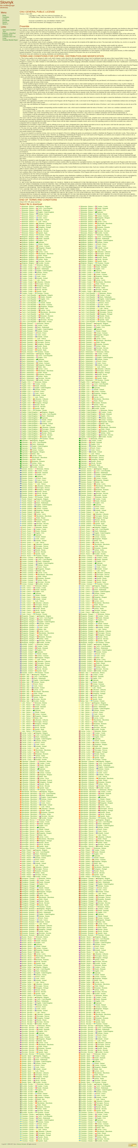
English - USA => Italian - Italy (90, 395)
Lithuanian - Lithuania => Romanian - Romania (95, 782)
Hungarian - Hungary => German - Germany (94, 625)
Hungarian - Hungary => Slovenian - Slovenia (36, 640)
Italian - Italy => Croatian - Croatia (91, 674)
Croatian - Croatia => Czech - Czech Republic (36, 267)
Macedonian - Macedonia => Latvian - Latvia (95, 806)
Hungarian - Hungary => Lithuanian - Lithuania (95, 631)
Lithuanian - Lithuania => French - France (94, 771)
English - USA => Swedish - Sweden (92, 408)
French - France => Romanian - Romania (93, 548)
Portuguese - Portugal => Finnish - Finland (35, 888)
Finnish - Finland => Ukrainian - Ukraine (93, 525)
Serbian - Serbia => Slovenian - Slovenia (93, 991)
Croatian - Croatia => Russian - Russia (34, 287)
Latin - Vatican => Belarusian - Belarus (34, 703)
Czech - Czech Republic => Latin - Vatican (94, 308)
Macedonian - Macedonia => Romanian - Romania (37, 812)
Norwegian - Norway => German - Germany (35, 831)
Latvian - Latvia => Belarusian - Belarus (93, 731)
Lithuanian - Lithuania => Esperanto (33, 769)
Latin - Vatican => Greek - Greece (91, 714)
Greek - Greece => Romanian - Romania (93, 606)
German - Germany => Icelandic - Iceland (93, 569)
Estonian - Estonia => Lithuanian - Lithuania (35, 486)
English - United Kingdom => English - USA (95, 416)
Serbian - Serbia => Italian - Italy (91, 980)
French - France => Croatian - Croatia (33, 529)
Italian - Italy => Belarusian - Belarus (92, 672)
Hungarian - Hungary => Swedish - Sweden (35, 642)
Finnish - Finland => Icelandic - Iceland (93, 510)
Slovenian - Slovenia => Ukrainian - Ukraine (35, 1054)
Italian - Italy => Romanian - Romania (33, 695)
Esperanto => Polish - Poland (31, 459)
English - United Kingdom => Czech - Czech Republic (38, 414)
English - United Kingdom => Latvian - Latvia (95, 425)
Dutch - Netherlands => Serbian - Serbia (34, 376)
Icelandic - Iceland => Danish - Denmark (34, 648)
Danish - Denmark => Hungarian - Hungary (94, 335)
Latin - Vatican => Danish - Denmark (33, 706)
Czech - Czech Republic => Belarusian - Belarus (96, 293)
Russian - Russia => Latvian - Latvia (33, 954)
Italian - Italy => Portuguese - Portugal (92, 693)
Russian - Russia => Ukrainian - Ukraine (34, 965)
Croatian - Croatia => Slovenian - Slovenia (94, 289)
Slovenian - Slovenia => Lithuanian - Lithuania (95, 1042)
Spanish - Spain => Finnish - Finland (92, 1063)
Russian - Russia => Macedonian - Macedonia (36, 956)
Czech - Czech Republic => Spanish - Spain (94, 320)
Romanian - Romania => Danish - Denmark (94, 910)
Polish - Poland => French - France (32, 859)
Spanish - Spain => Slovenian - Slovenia (93, 1080)
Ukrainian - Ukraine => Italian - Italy (92, 1127)
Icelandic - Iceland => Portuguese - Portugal (35, 665)
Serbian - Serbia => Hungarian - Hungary (93, 978)
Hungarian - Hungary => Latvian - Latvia (34, 631)
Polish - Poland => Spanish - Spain (91, 874)
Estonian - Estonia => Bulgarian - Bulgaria (94, 469)
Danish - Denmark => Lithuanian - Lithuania (35, 340)
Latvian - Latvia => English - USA (91, 737)
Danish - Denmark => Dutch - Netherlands (35, 327)
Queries (4, 22)
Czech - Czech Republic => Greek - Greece (94, 304)
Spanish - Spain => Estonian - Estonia (33, 1063)
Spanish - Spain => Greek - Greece (32, 1067)
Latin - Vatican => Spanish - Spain (32, 729)
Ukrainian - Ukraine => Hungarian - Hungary (95, 1125)
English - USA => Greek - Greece (32, 393)
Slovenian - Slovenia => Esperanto (32, 1033)
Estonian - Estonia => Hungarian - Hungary (94, 480)
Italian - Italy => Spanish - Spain (91, 699)
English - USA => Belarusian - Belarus (34, 382)
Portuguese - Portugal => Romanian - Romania (95, 899)
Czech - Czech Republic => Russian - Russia (94, 316)
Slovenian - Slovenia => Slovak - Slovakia (94, 1050)
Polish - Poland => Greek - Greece (32, 861)
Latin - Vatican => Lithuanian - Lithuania (34, 720)
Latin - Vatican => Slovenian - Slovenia (93, 727)
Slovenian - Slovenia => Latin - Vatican (93, 1041)
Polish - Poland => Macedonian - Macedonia (94, 867)
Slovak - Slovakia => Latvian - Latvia (92, 1012)
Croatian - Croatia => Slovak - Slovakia (34, 289)
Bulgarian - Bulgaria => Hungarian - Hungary (36, 248)
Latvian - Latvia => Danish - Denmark (93, 735)
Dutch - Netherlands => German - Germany (35, 363)
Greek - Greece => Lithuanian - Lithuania (34, 603)
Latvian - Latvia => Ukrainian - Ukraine (93, 759)
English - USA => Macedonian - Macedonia (94, 399)
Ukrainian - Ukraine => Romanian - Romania (95, 1135)
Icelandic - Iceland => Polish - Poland (92, 663)
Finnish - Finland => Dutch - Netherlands (34, 503)
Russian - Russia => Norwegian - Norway (94, 956)
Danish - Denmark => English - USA (92, 327)
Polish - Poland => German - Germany (93, 859)
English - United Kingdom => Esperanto (34, 418)
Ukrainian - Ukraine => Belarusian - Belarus (94, 1112)
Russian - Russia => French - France (92, 946)
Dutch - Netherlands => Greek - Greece (93, 363)
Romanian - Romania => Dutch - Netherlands (36, 912)
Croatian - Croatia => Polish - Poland (92, 284)
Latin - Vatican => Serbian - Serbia (91, 725)
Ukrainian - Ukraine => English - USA (93, 1118)
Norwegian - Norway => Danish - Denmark (35, 823)
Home (4, 15)
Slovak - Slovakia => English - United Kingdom (36, 1003)
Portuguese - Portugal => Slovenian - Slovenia (95, 903)
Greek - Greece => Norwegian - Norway (34, 605)
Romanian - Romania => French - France (34, 918)
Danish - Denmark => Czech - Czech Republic (95, 325)
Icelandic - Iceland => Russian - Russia (34, 667)
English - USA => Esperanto (90, 387)
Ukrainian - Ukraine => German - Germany (94, 1124)
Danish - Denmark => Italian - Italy (92, 336)
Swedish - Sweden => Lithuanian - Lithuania (94, 1101)
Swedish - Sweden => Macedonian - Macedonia (36, 1103)
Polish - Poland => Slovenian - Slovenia (34, 874)
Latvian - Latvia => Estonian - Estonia (33, 740)
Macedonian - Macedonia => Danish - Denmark (95, 793)
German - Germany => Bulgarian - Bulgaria (35, 557)
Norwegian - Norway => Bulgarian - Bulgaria (95, 820)
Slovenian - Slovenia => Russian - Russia (93, 1048)
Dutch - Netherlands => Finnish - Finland (34, 361)
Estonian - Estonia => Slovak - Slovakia (34, 493)
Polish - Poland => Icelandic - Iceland (33, 863)
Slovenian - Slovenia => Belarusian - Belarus (35, 1025)
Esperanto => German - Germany (32, 450)
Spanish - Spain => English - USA (91, 1059)
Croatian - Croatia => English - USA (92, 269)
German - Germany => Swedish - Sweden (35, 584)
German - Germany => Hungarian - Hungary (35, 569)
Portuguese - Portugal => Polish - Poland (34, 899)
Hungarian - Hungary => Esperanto (92, 622)
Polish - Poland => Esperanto (90, 856)
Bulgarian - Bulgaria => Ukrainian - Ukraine (94, 263)
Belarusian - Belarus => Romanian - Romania (95, 227)
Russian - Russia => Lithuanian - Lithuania (94, 954)
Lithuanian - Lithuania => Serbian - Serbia (94, 784)
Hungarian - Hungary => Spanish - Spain (93, 640)
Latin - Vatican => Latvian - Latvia (91, 718)
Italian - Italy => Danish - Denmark (92, 676)
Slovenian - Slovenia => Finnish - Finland (35, 1035)
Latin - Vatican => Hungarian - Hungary (34, 716)
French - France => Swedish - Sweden (93, 554)
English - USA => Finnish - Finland (92, 389)
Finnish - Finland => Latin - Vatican (92, 512)
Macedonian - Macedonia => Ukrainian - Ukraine (96, 818)
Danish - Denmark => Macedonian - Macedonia (95, 340)
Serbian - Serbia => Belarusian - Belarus (93, 965)
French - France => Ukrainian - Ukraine (34, 555)
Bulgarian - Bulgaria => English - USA (34, 240)
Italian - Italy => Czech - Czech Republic (34, 676)
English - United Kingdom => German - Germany (96, 420)
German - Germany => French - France (34, 567)
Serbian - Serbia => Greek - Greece (33, 978)
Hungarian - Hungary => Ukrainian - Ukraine (95, 642)
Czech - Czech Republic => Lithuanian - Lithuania (96, 310)
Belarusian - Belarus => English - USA (93, 210)
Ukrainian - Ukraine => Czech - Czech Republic (36, 1116)
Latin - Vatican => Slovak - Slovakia (33, 727)
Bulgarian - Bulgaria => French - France (93, 244)
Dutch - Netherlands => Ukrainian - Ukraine (94, 380)
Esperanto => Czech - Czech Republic (33, 442)
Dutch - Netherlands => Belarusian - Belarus (94, 352)
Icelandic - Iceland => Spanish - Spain (33, 671)
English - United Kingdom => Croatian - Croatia (95, 412)
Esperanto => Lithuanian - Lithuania (92, 455)
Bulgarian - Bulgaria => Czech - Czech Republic (96, 236)
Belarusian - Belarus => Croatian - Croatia (94, 206)
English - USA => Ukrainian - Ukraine (34, 410)
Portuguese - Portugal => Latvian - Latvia (34, 895)
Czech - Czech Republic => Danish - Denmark (36, 297)
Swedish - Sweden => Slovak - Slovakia (93, 1108)
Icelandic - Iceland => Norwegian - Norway (35, 663)
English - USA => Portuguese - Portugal (34, 403)
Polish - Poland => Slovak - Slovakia (92, 873)
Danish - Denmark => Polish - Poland (92, 342)
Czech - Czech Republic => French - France (94, 303)
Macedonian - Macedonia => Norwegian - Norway (96, 808)
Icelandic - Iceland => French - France (92, 654)
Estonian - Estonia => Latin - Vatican (33, 484)
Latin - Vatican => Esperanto (31, 710)
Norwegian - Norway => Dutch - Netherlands (95, 823)
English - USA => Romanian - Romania (93, 403)
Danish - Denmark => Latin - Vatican (33, 338)
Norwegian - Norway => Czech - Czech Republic (96, 822)
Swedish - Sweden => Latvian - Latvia (34, 1101)
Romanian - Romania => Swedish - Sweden (35, 935)
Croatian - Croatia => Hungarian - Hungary (94, 276)
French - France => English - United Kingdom (95, 533)
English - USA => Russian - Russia (33, 404)
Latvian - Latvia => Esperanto (90, 739)
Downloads (5, 20)
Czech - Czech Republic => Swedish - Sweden (36, 321)
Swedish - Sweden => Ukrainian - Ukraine (35, 1112)
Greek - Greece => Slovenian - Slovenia (93, 610)
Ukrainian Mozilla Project (10, 40)
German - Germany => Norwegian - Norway (94, 574)
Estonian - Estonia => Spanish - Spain (33, 495)
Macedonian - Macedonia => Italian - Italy (94, 805)
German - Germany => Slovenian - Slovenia (35, 582)
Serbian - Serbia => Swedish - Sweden (93, 993)
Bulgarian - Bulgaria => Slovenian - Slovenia (36, 261)
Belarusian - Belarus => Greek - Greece (34, 218)
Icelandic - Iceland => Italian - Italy (91, 657)
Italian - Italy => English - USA (90, 678)
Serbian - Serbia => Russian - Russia (33, 990)
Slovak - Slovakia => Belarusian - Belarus (94, 995)
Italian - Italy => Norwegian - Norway (92, 691)
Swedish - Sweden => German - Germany (35, 1095)
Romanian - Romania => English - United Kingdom (38, 914)
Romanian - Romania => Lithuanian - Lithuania (36, 925)
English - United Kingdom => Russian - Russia (36, 433)
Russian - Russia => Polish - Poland (33, 957)
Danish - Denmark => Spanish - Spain (33, 350)
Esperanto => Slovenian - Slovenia (32, 465)
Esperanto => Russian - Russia (90, 461)
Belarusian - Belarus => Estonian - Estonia (35, 214)
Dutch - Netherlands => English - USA (34, 357)
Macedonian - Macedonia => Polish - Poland (35, 810)
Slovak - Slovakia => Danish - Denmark (93, 999)
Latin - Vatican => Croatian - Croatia (33, 705)
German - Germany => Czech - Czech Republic (36, 559)
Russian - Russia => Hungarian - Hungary (35, 950)
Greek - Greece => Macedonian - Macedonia (94, 603)
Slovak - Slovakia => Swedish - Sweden (34, 1024)
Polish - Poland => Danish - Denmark (92, 852)
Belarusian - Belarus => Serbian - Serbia (93, 229)
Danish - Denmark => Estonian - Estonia (34, 331)
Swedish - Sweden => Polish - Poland (33, 1105)
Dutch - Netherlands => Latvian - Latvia (34, 369)
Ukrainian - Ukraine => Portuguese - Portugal (36, 1135)
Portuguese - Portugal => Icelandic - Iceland (94, 891)
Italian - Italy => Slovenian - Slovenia (33, 699)
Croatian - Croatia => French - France (33, 274)
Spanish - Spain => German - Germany (93, 1065)
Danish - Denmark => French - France (33, 333)
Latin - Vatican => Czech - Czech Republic (94, 705)
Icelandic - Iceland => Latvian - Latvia (92, 659)
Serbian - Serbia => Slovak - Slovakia (33, 991)
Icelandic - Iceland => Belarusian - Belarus (35, 644)
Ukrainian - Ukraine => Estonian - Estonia (35, 1122)
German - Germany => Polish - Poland (34, 576)
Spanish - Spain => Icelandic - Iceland (33, 1069)
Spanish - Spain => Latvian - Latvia (92, 1071)
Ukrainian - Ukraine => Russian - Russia (34, 1137)
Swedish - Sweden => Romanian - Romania (35, 1107)
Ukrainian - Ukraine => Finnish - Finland (93, 1122)
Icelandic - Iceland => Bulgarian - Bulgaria (94, 644)
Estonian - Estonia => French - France (33, 478)
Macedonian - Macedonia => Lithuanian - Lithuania (37, 808)
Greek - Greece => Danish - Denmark (33, 589)
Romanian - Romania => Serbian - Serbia (34, 931)
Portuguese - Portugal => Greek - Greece (93, 890)
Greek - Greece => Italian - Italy (91, 599)
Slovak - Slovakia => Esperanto (90, 1003)
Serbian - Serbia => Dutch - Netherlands (34, 971)
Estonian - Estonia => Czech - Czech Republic (95, 471)
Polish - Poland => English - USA (91, 854)
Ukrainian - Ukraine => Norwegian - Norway (36, 1133)
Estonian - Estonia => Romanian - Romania (94, 489)
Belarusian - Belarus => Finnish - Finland (93, 214)
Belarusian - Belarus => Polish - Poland (93, 225)
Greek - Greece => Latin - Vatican (32, 601)
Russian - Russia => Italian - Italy (32, 952)
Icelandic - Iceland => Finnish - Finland (34, 654)
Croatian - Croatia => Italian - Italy (91, 278)
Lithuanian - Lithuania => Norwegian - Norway (36, 780)
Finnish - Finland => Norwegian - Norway (94, 516)
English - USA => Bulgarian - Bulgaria (93, 382)
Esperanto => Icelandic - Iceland (91, 452)
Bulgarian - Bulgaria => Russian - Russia (93, 257)
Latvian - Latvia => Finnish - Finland (92, 740)
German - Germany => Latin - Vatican (92, 571)
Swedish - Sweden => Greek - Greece (92, 1095)
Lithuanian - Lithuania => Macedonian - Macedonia (96, 778)
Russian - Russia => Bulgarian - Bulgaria (93, 937)
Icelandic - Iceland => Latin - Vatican (33, 659)
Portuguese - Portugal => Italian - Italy (33, 893)
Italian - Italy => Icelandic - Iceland (32, 688)
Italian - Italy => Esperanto (89, 680)
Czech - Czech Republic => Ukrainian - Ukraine (95, 321)
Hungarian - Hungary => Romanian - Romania (36, 637)
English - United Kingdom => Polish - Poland (95, 429)
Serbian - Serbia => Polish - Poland (92, 986)
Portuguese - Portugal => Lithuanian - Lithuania (95, 895)
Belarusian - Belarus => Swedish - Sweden (94, 233)
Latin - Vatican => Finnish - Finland (33, 712)
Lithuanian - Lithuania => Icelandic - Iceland (94, 774)
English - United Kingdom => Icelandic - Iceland (37, 423)
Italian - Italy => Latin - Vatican (90, 688)
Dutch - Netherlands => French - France (93, 361)
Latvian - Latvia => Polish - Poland (33, 752)
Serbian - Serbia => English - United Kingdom (36, 973)
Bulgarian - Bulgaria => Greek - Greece (93, 246)
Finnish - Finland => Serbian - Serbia (33, 521)
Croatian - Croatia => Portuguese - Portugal (35, 286)
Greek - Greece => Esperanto (31, 593)
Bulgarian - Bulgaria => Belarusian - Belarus (94, 235)
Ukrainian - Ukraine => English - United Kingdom (37, 1120)
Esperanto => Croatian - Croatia (91, 440)
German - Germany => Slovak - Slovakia (93, 580)
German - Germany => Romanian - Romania (35, 578)
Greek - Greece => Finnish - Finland (33, 595)
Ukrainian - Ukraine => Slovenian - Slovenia (94, 1139)
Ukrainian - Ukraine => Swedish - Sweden (94, 1141)
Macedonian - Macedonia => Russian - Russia (95, 812)
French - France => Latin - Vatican (32, 542)
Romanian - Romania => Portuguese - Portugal (36, 929)
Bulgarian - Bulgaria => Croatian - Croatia (35, 236)
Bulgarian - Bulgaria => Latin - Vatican (93, 250)
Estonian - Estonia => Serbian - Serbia (92, 491)
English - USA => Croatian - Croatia (33, 384)
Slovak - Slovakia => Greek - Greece (33, 1008)
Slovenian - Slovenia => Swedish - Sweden (94, 1052)
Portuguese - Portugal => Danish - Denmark (35, 882)
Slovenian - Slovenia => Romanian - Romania (36, 1048)
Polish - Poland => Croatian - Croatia (92, 850)
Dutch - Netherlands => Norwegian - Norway (95, 370)
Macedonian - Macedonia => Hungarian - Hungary (96, 803)
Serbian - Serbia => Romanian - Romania (93, 988)
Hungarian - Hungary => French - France (34, 625)
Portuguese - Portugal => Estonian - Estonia (94, 886)
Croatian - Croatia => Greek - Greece (33, 276)
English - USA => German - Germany (92, 391)
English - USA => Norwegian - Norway (34, 401)
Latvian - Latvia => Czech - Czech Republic (35, 735)
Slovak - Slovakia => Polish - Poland (92, 1016)
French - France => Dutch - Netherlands (93, 531)
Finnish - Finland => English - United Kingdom (36, 504)
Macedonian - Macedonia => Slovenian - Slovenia (37, 816)
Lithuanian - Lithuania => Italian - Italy (34, 776)
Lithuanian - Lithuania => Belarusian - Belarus (36, 761)
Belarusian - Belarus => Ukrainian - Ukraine (35, 235)
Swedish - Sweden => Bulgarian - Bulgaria (94, 1084)
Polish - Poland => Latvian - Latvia (92, 865)
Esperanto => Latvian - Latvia (31, 455)
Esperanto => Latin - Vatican (90, 454)
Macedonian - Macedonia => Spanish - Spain (94, 816)
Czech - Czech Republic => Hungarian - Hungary (37, 306)
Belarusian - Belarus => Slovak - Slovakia (35, 231)
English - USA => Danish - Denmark (33, 386)
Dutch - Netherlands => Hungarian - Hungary (36, 365)
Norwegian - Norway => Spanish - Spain (34, 846)
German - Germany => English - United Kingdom (37, 563)
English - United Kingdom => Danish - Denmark (96, 414)
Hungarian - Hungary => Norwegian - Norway (95, 633)
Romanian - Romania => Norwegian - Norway (36, 927)
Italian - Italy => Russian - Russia (91, 695)
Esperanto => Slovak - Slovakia (90, 463)
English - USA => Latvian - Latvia (91, 397)
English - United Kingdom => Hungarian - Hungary (97, 421)
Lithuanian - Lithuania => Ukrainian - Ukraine (36, 790)
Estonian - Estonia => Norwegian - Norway (35, 487)
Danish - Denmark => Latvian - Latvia (93, 338)
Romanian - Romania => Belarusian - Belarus (95, 907)
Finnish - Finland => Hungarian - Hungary (35, 510)
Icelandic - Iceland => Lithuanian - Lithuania (35, 661)
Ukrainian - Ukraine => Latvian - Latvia (93, 1129)
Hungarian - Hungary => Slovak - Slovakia (94, 638)
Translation (5, 17)
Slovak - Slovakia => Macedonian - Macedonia (95, 1014)
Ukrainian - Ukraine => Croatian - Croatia (94, 1114)
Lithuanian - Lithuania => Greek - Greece (93, 773)
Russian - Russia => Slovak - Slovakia (33, 961)
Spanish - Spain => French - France (33, 1065)
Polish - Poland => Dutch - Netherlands (34, 854)
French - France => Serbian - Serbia (92, 550)
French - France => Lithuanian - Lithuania (35, 544)
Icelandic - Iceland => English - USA (33, 650)
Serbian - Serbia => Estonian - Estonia (33, 974)
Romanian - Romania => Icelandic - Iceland (35, 922)
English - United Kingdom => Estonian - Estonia (96, 418)
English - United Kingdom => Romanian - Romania (96, 431)
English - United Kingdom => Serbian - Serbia (95, 433)
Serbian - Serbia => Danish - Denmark (93, 969)
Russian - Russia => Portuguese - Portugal (94, 957)
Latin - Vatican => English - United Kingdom (95, 708)
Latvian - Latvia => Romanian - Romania (34, 754)
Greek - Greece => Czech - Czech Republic (94, 588)
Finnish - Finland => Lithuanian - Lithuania (94, 514)
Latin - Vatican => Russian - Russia (33, 725)
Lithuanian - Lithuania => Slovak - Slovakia (35, 786)
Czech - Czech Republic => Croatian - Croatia (95, 295)
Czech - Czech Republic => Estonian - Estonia (95, 301)
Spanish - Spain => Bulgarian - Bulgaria (34, 1056)
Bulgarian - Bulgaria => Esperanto (32, 242)
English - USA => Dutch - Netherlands (93, 386)
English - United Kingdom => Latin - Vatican (36, 425)
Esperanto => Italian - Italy (30, 454)
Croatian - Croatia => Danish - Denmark (93, 267)
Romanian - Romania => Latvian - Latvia (93, 924)
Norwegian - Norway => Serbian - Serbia (93, 842)
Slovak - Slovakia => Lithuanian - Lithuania (35, 1014)
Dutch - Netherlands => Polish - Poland (34, 372)
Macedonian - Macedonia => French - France (36, 801)
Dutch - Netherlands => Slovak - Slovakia (94, 376)
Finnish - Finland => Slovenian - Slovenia (35, 523)
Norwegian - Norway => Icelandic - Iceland (94, 833)
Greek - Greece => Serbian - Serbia (92, 608)
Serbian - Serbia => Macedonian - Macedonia (95, 984)
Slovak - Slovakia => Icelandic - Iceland (34, 1010)
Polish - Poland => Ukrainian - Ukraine (93, 876)
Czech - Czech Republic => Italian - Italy (34, 308)
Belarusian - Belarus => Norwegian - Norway (36, 225)
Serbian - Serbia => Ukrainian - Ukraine (34, 995)
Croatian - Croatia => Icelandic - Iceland (34, 278)
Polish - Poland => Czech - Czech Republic (35, 852)
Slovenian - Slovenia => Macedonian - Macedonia (37, 1044)
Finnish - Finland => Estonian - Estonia (34, 506)
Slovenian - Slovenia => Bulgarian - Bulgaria (94, 1025)
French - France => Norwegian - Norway (34, 546)
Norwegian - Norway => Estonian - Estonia (94, 827)
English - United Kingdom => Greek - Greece (36, 421)
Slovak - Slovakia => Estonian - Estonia (34, 1005)
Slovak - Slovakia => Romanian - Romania (94, 1018)
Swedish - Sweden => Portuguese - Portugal (94, 1105)
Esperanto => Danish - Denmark (91, 442)
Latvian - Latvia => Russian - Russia (92, 754)
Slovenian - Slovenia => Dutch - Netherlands (94, 1029)
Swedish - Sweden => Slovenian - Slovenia (35, 1110)
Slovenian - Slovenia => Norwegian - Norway (95, 1044)
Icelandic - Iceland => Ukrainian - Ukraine (35, 672)
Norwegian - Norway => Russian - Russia (35, 842)
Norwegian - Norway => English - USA (34, 825)
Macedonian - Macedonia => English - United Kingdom (39, 797)
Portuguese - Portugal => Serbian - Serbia (93, 901)
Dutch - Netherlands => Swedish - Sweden (35, 380)
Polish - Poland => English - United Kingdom (36, 856)
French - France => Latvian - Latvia (92, 542)
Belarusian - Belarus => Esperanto (91, 212)
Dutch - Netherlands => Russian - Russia (93, 374)
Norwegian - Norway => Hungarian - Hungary (36, 833)
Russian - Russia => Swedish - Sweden (93, 963)
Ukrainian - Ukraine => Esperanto (91, 1120)
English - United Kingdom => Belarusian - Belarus (96, 410)
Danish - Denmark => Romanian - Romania (94, 344)
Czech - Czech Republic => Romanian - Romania (37, 316)
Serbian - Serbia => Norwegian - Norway (34, 986)
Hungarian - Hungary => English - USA (93, 620)
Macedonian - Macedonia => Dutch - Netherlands (37, 795)
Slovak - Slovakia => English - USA (92, 1001)
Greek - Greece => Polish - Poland (91, 605)
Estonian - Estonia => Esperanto (32, 476)
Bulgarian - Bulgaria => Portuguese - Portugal (95, 255)
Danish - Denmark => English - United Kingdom (37, 329)
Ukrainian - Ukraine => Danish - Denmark (94, 1116)
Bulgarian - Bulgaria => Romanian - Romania (36, 257)
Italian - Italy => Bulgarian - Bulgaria (33, 674)
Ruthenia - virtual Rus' (9, 33)
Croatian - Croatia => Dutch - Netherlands (35, 269)
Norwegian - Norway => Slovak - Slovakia (35, 844)
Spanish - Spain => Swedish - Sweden (33, 1082)
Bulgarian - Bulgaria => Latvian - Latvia (34, 252)
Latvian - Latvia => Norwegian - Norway (93, 750)
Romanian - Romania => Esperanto (92, 914)
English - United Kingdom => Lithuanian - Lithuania (38, 427)
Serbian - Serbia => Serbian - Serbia (92, 990)
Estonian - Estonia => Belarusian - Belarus (35, 469)
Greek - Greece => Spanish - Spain (32, 612)
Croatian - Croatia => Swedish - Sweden (93, 291)
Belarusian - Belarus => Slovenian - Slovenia (94, 231)
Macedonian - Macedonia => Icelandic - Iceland (36, 805)
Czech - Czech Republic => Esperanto (33, 301)
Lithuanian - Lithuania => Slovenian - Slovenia (95, 786)
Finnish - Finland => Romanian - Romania (35, 520)
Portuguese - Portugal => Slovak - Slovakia (35, 903)
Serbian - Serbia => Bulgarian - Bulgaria (34, 967)
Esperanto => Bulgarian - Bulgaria (32, 440)
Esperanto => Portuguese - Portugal (92, 459)
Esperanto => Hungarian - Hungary (33, 452)
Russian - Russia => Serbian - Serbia (92, 959)
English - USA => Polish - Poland (91, 401)
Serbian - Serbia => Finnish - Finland (92, 974)
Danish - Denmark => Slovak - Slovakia (34, 348)
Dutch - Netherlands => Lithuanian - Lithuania (95, 369)
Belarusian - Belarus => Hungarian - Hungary (95, 218)
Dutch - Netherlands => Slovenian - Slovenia (35, 378)
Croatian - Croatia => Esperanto (91, 270)
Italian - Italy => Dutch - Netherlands (33, 678)
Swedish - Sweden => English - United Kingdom (96, 1090)
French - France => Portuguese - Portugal (34, 548)
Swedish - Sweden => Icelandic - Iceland (93, 1097)
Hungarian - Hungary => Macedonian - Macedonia (37, 633)
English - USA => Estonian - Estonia (33, 389)
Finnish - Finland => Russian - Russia (92, 520)
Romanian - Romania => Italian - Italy (92, 922)
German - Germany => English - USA (92, 561)
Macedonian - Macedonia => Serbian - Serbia (36, 814)
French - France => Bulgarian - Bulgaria (93, 527)
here (39, 202)
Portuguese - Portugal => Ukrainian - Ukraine (36, 907)
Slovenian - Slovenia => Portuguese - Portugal (95, 1046)
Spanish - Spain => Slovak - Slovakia (33, 1080)
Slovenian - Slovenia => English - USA (34, 1031)
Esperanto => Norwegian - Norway (92, 457)
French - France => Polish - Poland (91, 546)
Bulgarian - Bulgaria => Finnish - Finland (34, 244)
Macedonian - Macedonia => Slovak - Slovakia (95, 814)
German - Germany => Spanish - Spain (93, 582)
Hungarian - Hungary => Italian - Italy (33, 629)
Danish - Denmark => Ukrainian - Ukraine (35, 352)
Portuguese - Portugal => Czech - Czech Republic (96, 880)
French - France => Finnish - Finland (33, 537)
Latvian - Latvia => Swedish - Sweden (34, 759)
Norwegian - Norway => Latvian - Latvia (34, 837)
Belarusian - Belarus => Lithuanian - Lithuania (36, 223)
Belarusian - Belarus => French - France (34, 216)
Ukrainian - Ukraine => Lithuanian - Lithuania (36, 1131)
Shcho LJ (5, 24)
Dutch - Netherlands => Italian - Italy (33, 367)
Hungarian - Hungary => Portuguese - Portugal (95, 635)
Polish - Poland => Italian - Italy (91, 863)
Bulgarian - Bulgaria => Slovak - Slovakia (94, 259)
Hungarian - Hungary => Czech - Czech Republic (37, 618)
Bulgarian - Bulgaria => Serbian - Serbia (34, 259)
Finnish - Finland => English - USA (92, 503)
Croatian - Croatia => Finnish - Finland (93, 272)
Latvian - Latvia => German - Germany (93, 742)
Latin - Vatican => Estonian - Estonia (92, 710)
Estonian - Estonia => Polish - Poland (92, 487)
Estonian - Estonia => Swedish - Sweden (93, 495)
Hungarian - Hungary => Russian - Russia (94, 637)
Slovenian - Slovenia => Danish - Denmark (35, 1029)
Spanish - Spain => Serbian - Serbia (92, 1078)
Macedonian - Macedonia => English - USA (94, 795)
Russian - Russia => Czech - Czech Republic (94, 939)
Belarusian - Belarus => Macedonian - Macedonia (96, 223)
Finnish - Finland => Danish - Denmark (93, 501)
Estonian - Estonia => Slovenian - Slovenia (94, 493)
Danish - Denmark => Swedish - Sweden (93, 350)
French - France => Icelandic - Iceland (33, 540)
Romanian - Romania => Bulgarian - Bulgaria (36, 908)
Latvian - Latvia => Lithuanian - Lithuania (94, 748)
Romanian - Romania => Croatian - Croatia (94, 908)
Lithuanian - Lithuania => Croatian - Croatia (35, 763)
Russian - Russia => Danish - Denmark (34, 941)
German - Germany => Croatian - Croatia (93, 557)
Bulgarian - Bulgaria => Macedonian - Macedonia (37, 253)
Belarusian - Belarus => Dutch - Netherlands (35, 210)
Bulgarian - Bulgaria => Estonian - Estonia (94, 242)
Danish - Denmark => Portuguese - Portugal (35, 344)
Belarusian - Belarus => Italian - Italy (92, 219)
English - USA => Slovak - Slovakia (33, 406)
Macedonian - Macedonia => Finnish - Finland (95, 799)
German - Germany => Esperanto (91, 563)
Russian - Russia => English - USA (33, 942)
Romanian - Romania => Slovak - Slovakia (94, 931)
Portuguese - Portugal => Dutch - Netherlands (95, 882)
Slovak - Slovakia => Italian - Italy (91, 1010)
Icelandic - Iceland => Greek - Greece (92, 655)
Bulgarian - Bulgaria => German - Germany (35, 246)
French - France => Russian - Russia (33, 550)
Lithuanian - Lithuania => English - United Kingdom (97, 767)
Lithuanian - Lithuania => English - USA (34, 767)
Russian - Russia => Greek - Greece (92, 948)
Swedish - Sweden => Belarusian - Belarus (35, 1084)
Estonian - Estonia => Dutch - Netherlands (94, 472)
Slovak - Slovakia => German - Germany (93, 1007)
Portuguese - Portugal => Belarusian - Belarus (36, 878)
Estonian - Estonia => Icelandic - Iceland (34, 482)
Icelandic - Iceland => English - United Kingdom (96, 650)
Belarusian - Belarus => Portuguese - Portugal (36, 227)
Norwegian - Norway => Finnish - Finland (35, 829)
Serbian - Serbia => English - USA (91, 971)
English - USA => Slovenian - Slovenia (93, 406)
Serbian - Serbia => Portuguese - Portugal (34, 988)
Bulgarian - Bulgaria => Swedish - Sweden (35, 263)
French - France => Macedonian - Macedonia (95, 544)
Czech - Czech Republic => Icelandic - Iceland (95, 306)
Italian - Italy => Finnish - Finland (91, 682)
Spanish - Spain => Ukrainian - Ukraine (93, 1082)
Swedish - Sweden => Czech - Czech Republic (95, 1086)
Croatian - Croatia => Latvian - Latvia (92, 280)
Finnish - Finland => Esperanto (90, 504)
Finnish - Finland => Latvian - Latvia (33, 514)
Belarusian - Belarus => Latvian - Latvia (93, 221)
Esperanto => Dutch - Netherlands (32, 444)
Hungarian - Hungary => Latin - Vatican (93, 629)
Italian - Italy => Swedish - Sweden (33, 701)
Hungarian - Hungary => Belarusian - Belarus (95, 614)
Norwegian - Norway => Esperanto (33, 827)
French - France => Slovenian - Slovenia (93, 552)
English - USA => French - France (32, 391)
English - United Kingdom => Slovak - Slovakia (36, 435)
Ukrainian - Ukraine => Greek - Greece (34, 1125)
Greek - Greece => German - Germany (34, 597)
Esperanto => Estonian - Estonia (91, 446)
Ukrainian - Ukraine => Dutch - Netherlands (35, 1118)
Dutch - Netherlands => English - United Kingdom (96, 357)
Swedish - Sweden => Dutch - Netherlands (94, 1088)
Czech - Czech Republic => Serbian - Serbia (35, 318)
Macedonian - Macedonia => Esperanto (93, 797)
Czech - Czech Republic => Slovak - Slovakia (95, 318)
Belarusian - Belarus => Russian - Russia (34, 229)
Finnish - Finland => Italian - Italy (32, 512)
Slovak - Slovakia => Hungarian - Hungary (94, 1008)
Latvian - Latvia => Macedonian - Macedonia (36, 750)
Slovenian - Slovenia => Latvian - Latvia (34, 1042)
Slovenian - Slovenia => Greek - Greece (93, 1037)
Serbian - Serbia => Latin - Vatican (32, 982)
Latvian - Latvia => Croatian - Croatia (92, 733)
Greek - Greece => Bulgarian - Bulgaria (93, 586)
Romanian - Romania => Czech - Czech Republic (37, 910)
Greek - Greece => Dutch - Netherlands (93, 589)
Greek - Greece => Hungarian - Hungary (93, 597)
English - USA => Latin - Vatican (32, 397)
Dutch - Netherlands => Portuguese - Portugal (95, 372)
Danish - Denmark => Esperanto (91, 329)
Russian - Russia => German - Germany (34, 948)
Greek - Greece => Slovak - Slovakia (33, 610)
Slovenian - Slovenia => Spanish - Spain (34, 1052)
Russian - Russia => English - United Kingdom (95, 942)
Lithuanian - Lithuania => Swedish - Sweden (94, 788)
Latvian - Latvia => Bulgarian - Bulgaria (34, 733)
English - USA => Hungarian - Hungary (93, 393)
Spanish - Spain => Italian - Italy (91, 1069)
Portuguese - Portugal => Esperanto (33, 886)
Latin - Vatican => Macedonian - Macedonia (94, 720)
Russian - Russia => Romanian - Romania (35, 959)
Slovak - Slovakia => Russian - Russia (33, 1020)
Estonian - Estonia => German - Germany (93, 478)
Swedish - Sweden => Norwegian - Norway (94, 1103)
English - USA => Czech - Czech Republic (94, 384)
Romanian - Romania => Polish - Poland (93, 927)
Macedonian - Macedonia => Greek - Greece (35, 803)
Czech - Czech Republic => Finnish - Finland (36, 303)
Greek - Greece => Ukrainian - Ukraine (34, 614)
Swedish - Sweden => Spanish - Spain (92, 1110)
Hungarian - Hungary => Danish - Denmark (94, 618)
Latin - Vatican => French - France (91, 712)
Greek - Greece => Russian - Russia (33, 608)
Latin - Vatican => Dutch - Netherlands (93, 706)
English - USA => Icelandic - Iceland (33, 395)
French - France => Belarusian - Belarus (34, 527)
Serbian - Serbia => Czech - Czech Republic (35, 969)
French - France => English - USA (32, 533)
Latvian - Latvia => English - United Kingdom (36, 739)
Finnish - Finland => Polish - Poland (33, 518)
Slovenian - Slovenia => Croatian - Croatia (35, 1027)
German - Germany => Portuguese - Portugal (94, 576)
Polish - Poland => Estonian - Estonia (33, 857)
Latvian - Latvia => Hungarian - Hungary (93, 744)
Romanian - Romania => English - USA (93, 912)
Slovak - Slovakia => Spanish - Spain (92, 1022)
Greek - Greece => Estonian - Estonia (92, 593)
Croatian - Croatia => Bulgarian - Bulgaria (94, 265)
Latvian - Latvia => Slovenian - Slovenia (34, 757)
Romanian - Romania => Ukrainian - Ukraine (95, 935)
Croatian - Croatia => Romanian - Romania (94, 286)
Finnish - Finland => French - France (92, 506)
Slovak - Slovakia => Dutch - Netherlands (35, 1001)
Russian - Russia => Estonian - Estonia (93, 944)
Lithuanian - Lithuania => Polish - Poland (93, 780)
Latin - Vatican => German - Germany (33, 714)
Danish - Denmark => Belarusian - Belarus (35, 323)
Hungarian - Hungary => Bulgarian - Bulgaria (36, 616)
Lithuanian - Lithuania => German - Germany (36, 773)
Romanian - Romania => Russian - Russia (94, 929)
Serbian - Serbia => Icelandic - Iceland (33, 980)
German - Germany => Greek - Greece (93, 567)
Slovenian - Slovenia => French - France (93, 1035)
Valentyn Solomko (21, 1144)
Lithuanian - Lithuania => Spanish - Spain (35, 788)
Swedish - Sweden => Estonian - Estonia (93, 1092)
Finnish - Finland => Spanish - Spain (92, 523)
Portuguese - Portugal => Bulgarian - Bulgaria (95, 878)
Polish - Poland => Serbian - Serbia (33, 873)
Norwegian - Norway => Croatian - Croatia (35, 822)
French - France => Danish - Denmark (33, 531)
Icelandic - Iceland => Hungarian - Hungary (35, 657)
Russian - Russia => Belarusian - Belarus (34, 937)
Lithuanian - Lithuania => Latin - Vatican (93, 776)
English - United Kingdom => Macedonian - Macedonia (98, 427)
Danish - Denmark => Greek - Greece (33, 335)
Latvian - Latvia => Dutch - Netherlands (34, 737)
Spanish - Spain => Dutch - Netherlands (34, 1059)
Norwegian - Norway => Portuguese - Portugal (36, 840)
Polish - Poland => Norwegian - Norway (34, 869)
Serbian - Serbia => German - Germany (93, 976)
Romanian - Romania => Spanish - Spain (93, 933)
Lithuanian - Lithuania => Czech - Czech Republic (96, 763)
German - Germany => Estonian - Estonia (34, 565)
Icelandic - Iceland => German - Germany (35, 655)
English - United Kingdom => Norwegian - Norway (38, 429)
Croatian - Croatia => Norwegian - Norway (35, 284)
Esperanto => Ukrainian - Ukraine (91, 467)
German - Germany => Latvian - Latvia (34, 572)
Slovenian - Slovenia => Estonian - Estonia (94, 1033)
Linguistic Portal (7, 35)
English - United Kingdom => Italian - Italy (94, 423)
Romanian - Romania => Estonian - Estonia (35, 916)
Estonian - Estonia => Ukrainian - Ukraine (35, 497)
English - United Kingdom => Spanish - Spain (36, 437)
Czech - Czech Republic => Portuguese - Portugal (96, 314)
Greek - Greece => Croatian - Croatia (33, 588)
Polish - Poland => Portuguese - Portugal (93, 869)
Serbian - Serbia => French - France (33, 976)
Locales (4, 19)
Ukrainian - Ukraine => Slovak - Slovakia (35, 1139)
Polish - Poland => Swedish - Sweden (33, 876)
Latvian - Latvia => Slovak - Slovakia (92, 756)
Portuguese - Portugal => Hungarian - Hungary (36, 891)
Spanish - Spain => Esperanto (90, 1061)
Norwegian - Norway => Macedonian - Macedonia (37, 839)
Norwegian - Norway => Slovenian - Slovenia (95, 844)
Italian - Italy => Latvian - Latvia (32, 689)
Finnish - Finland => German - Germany (34, 508)
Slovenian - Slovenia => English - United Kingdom (96, 1031)
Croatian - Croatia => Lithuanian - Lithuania (35, 282)
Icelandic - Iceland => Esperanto (32, 652)
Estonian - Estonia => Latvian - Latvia (92, 484)
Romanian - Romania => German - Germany (94, 918)
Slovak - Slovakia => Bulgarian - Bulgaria (35, 997)
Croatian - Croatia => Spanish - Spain (33, 291)
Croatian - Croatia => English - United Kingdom (36, 270)
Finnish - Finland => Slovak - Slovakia (93, 521)
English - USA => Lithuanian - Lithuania (34, 399)
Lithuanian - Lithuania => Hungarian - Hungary (36, 774)
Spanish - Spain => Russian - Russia (33, 1078)
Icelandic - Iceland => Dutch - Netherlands (94, 648)
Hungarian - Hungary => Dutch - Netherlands (36, 620)
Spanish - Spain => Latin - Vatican (32, 1071)
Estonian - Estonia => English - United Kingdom (96, 474)
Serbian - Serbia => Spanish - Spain (33, 993)
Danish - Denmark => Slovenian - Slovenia (94, 348)
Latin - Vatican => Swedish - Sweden (92, 729)
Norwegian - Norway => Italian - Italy (33, 835)
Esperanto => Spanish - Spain (90, 465)
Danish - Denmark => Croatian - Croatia (34, 325)
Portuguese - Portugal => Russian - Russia (35, 901)
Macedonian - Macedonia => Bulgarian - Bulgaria (37, 791)
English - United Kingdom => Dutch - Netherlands (37, 416)
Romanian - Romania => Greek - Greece (34, 920)
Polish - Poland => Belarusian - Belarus (93, 848)
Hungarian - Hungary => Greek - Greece (34, 627)
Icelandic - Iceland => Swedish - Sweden (93, 671)
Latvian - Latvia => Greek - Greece (33, 744)
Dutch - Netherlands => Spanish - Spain (93, 378)
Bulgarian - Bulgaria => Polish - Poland (34, 255)
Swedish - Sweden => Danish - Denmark (34, 1088)
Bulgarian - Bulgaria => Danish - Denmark (35, 238)
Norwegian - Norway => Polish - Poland (93, 839)
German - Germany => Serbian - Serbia (34, 580)
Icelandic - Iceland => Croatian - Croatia (34, 646)
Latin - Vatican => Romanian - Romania (93, 723)
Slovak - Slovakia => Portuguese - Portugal (35, 1018)
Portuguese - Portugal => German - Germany (35, 890)
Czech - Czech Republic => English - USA (35, 299)
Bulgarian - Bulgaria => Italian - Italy (33, 250)
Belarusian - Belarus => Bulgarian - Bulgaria (35, 206)
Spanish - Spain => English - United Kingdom (36, 1061)
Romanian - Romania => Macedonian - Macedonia (96, 925)
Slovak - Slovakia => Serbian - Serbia (92, 1020)
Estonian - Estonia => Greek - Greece (33, 480)
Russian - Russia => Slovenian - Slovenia (93, 961)
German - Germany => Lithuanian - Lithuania (95, 572)
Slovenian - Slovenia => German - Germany (35, 1037)
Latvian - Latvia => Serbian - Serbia (33, 756)
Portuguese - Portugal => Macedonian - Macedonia (37, 897)
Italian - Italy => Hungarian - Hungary (92, 686)
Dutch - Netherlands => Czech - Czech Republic (37, 355)
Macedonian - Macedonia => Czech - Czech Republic (38, 793)
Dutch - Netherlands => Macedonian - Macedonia (37, 370)
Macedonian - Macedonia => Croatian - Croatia (95, 791)
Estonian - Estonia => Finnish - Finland (93, 476)
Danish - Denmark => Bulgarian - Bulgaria (94, 323)
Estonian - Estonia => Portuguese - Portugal (35, 489)
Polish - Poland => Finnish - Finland (92, 857)
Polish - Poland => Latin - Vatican (32, 865)
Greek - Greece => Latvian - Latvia (92, 601)
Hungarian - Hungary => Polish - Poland (34, 635)
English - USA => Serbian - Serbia (91, 404)
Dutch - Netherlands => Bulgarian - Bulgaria (35, 353)
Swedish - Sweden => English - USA (33, 1090)
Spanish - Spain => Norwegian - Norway (34, 1075)
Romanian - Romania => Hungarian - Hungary (95, 920)
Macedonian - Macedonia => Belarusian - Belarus (96, 790)
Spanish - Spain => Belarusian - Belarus (93, 1054)
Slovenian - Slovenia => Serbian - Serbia (34, 1050)
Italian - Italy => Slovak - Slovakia (91, 697)
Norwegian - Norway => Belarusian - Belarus (36, 820)
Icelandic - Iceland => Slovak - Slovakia (34, 669)
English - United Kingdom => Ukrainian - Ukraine (37, 438)
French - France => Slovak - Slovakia (33, 552)
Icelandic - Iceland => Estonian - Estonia (93, 652)
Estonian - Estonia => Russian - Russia (34, 491)
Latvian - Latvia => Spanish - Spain (92, 757)
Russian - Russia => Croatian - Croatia (34, 939)
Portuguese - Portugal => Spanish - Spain (34, 905)
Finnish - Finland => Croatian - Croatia (93, 499)
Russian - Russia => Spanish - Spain (33, 963)
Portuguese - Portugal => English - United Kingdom (97, 884)
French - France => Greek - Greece (33, 538)
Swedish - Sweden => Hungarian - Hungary (35, 1097)
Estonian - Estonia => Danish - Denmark (34, 472)
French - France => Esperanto (31, 535)
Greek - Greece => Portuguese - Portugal (34, 606)
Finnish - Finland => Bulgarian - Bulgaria (34, 499)
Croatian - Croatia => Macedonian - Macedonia (95, 282)
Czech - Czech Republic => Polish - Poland (35, 314)
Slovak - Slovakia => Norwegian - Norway (35, 1016)
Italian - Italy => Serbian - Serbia (32, 697)
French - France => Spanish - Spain (33, 554)
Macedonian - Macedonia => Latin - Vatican (35, 806)
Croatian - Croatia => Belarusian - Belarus (35, 265)
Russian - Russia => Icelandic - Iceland (93, 950)
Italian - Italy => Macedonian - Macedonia (35, 691)
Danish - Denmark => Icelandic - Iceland (34, 336)
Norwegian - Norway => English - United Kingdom (97, 825)
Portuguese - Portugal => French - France (93, 888)
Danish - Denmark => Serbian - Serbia (93, 346)
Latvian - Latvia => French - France (33, 742)
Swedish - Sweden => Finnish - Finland (34, 1093)
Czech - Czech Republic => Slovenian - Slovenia (37, 320)
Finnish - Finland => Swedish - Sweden (34, 525)
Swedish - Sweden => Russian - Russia (93, 1107)
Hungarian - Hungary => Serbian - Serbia (34, 638)
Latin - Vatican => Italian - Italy (31, 718)
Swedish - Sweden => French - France (93, 1093)
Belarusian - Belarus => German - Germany (94, 216)
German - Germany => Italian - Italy (33, 571)
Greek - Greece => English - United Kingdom (95, 591)
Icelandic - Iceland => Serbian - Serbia (92, 667)
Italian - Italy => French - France (32, 684)
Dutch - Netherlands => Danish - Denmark (94, 355)
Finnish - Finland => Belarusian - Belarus (93, 497)
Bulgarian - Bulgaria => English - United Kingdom (96, 240)
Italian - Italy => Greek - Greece (32, 686)
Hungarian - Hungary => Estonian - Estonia (35, 623)
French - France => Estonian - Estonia (92, 535)
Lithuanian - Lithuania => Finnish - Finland (35, 771)
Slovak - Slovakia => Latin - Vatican (33, 1012)
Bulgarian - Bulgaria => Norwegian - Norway (95, 253)
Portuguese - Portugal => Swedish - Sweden (94, 905)
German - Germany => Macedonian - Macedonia (37, 574)
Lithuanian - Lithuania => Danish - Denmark (35, 765)
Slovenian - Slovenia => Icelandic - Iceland (94, 1039)
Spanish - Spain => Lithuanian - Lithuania (35, 1073)
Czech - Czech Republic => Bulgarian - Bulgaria (37, 295)
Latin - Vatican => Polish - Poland (91, 722)
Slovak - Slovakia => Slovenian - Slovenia (35, 1022)
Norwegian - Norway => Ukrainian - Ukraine (36, 848)
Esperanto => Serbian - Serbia (31, 463)
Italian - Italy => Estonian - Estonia (32, 682)
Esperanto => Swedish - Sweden (32, 467)
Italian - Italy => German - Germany (92, 684)
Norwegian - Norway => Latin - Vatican (93, 835)
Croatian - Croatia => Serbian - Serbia (92, 287)
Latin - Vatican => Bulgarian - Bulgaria (93, 703)
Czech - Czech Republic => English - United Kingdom (97, 299)
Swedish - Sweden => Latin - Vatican (92, 1099)
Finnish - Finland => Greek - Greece (92, 508)
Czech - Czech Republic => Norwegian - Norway (96, 312)
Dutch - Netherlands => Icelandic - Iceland (94, 365)
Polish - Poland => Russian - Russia (92, 871)
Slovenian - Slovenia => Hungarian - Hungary (36, 1039)
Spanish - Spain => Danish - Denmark (92, 1058)
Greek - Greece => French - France (92, 595)
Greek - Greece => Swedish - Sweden (92, 612)
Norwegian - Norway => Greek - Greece (93, 831)
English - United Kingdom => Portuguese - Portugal (38, 431)
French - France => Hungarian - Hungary (93, 538)
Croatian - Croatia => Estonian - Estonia (34, 272)
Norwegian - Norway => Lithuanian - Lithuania (95, 837)
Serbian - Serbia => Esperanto (90, 973)
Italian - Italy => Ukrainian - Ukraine (92, 701)
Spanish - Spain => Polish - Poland (91, 1075)
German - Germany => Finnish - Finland (93, 565)
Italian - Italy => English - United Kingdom (35, 680)
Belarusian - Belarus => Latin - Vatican (34, 221)
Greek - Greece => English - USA (32, 591)
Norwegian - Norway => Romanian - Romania (95, 840)
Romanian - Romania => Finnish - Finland (94, 916)
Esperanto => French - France (90, 448)
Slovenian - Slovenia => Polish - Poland (34, 1046)
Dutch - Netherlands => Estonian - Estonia (94, 359)
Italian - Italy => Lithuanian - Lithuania (93, 689)
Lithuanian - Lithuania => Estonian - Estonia (94, 769)
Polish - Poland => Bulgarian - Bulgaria (34, 850)
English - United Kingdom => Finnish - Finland (36, 420)
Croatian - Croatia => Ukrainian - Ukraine (35, 293)
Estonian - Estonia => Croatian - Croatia (34, 471)
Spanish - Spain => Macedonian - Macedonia (94, 1073)
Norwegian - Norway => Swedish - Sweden (94, 846)
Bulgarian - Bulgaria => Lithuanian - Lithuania (95, 252)
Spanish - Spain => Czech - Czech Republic (35, 1058)
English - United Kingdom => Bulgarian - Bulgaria (37, 412)
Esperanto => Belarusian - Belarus (91, 438)
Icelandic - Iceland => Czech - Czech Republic (95, 646)
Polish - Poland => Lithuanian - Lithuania (34, 867)
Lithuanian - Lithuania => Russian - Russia (35, 784)
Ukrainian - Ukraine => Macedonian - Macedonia (96, 1131)
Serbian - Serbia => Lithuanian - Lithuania (35, 984)
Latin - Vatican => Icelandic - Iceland (92, 716)
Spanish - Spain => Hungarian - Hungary (93, 1067)
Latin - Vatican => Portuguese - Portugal (34, 723)
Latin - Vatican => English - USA (32, 708)
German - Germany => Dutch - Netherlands (35, 561)
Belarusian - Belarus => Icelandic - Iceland (35, 219)
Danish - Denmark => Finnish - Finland (93, 331)
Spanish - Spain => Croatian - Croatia (92, 1056)
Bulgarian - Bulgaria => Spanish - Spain (93, 261)
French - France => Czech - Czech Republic (94, 529)
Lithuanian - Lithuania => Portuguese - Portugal (36, 782)
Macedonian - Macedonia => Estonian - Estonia (36, 799)
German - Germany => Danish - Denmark (94, 559)
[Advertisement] (9, 72)
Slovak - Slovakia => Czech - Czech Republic (36, 999)
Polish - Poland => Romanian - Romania (34, 871)
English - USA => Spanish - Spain (32, 408)
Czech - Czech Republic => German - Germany (36, 304)
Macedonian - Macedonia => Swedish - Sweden (36, 818)
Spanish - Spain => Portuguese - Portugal (34, 1076)
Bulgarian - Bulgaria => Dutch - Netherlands (94, 238)
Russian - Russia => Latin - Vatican (92, 952)
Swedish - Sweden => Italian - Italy (33, 1099)
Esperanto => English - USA (90, 444)
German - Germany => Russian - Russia (93, 578)
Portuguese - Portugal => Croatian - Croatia (35, 880)
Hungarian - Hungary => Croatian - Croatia (94, 616)
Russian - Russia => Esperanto (31, 944)
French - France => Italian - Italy (91, 540)
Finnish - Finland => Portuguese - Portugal (94, 518)
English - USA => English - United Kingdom (36, 387)
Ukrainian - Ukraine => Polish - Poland (93, 1133)
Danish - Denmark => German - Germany (94, 333)
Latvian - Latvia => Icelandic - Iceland (33, 746)
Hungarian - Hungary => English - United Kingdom (38, 622)
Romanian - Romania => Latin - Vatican (34, 924)
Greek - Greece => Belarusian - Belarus (34, 586)
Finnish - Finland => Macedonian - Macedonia (36, 516)
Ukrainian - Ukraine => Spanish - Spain (34, 1141)
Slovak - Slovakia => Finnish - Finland (93, 1005)
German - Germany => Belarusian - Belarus (94, 555)
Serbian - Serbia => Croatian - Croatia (92, 967)
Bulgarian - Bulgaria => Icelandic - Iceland (94, 248)
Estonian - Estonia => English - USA (33, 474)
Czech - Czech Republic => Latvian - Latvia (35, 310)
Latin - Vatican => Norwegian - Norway (34, 722)
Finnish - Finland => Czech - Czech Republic (36, 501)
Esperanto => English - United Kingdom (34, 446)
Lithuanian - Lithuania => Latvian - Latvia (35, 778)
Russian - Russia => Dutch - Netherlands (93, 941)
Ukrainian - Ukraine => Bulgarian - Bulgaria (35, 1114)
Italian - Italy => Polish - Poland (32, 693)
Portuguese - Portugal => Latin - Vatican (93, 893)
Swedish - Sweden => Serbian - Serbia (34, 1108)
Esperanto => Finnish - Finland (31, 448)
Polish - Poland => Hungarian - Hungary (93, 861)
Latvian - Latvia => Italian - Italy (91, 746)
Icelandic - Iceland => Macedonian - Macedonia (95, 661)
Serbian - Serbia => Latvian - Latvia (92, 982)
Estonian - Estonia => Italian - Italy (91, 482)
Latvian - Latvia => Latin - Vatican (32, 748)
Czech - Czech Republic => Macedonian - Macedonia (38, 312)
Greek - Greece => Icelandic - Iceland (33, 599)
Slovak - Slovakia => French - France (33, 1007)
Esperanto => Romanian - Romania (33, 461)
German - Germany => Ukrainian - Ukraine (94, 584)
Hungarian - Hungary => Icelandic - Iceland (94, 627)
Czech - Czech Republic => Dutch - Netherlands (96, 297)
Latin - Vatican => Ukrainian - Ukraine (34, 731)
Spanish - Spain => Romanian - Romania (93, 1076)
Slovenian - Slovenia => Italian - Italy (33, 1041)
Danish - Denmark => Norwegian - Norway (35, 342)
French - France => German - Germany (93, 537)
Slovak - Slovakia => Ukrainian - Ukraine (93, 1024)
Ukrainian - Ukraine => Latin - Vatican (34, 1129)
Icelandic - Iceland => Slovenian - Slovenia (94, 669)
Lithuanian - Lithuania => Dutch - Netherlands (95, 765)
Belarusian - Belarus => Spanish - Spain (34, 233)
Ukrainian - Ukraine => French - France (34, 1124)
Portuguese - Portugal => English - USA (34, 884)
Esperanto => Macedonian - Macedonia (34, 457)
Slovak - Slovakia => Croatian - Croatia (93, 997)
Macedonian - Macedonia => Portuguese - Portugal (96, 810)
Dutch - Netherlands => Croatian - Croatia (94, 353)
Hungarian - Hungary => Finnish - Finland (94, 623)
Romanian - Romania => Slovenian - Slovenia (36, 933)
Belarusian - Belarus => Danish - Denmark (94, 208)
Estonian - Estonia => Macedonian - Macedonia (95, 486)
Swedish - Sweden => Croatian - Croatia (34, 1086)
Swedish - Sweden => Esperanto (32, 1092)
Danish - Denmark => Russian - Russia (34, 346)
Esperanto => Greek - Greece (90, 450)
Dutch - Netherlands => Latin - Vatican (93, 367)
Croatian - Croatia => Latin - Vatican (33, 280)
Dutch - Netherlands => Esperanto (32, 359)
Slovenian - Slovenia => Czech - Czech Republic (96, 1027)
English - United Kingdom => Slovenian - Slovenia (96, 435)
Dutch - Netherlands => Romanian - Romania (36, 374)
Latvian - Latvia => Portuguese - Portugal (93, 752)
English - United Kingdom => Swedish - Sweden (96, 437)
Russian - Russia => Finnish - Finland (33, 946)
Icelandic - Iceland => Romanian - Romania (94, 665)
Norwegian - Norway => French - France (93, 829)
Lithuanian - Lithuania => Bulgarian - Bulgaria (95, 761)
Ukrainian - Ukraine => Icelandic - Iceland (35, 1127)
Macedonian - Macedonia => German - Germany (96, 801)
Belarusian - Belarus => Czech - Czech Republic (37, 208)
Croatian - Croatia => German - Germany (93, 274)
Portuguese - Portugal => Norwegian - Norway (95, 897)
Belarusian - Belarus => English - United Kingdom (37, 212)
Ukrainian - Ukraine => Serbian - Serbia (93, 1137)
